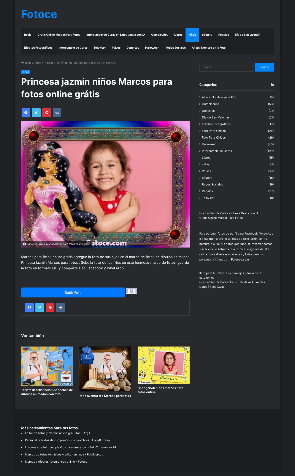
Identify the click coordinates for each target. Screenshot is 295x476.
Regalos (223, 34)
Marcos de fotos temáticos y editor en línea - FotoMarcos (64, 454)
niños (192, 34)
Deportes (133, 47)
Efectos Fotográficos (38, 47)
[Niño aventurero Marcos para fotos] (105, 369)
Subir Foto (73, 292)
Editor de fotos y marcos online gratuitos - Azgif (57, 433)
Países (116, 47)
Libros (178, 34)
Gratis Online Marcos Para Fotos (59, 34)
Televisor (100, 47)
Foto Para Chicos (214, 137)
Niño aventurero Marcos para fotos (105, 396)
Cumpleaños (159, 34)
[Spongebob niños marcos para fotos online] (164, 365)
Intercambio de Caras (73, 47)
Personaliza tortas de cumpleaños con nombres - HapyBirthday (67, 440)
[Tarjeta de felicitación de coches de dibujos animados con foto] (47, 366)
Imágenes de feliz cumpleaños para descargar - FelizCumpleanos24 (70, 447)
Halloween (152, 47)
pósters (207, 34)
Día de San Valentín (247, 34)
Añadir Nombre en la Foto (209, 47)
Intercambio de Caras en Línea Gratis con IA (115, 34)
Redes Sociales (175, 47)
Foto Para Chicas (214, 131)
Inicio (28, 34)
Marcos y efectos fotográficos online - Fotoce (56, 461)
